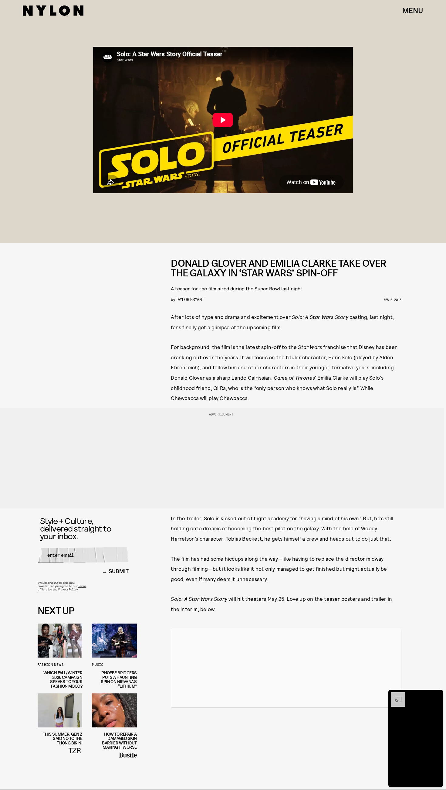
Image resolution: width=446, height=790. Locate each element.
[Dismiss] (436, 695)
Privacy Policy (67, 589)
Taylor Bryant (190, 299)
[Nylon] (53, 10)
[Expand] (395, 695)
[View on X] (286, 668)
